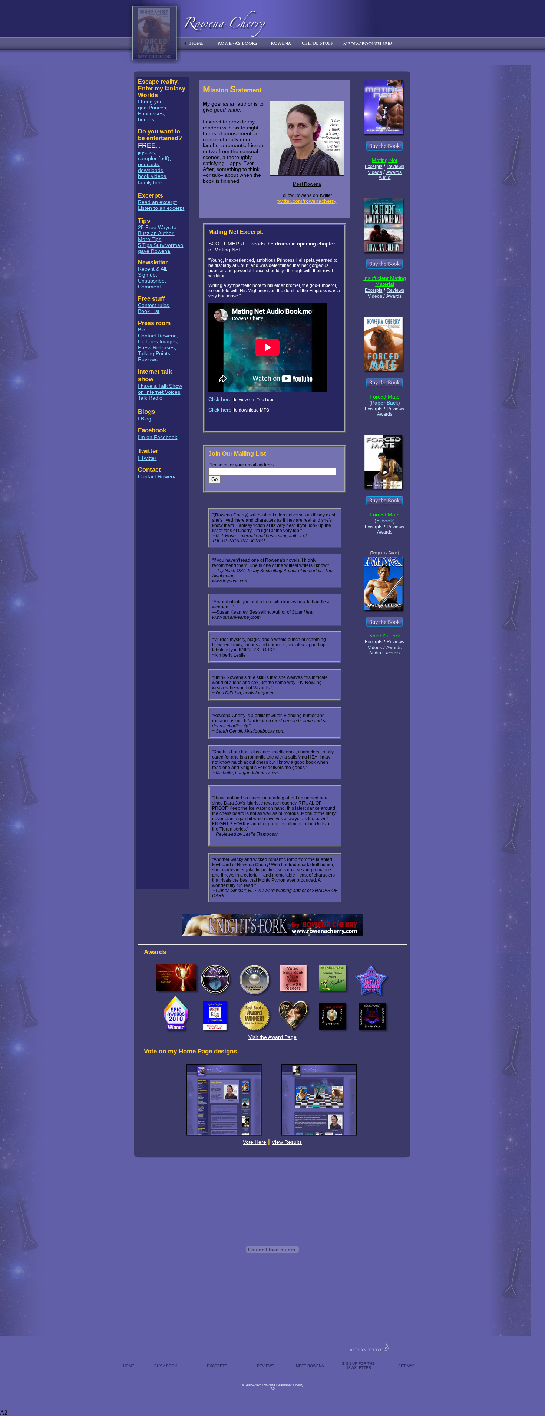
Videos (375, 172)
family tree (150, 182)
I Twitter (147, 458)
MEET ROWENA (310, 1366)
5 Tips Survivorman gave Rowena (160, 248)
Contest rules (153, 305)
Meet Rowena (307, 184)
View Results (287, 1142)
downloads (150, 170)
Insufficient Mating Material (384, 281)
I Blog (144, 419)
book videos (152, 176)
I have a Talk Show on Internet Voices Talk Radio (160, 392)
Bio (141, 330)
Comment (149, 287)
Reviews (148, 359)
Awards (394, 172)
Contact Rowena (157, 336)
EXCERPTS (217, 1366)
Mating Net (384, 160)
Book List (148, 311)
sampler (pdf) (153, 158)
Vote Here (254, 1142)
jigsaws (146, 152)
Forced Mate (385, 397)
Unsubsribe (151, 281)
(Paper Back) (384, 403)
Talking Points (154, 353)
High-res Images (157, 341)
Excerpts (373, 166)
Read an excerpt (157, 202)
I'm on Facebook (157, 437)
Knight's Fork (384, 635)
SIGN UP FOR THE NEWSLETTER (358, 1365)
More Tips (149, 239)
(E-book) (384, 521)
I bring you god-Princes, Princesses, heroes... (153, 110)
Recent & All (152, 269)
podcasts (148, 164)
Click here (220, 399)
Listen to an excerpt (161, 208)
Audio (384, 177)
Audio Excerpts (384, 653)
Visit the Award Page (272, 1037)
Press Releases (156, 347)
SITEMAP (406, 1366)
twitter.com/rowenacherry (306, 201)
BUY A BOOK (165, 1366)
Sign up (147, 275)
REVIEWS (265, 1366)
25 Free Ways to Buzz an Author (157, 230)
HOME (128, 1366)
